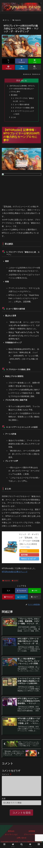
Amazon (24, 551)
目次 (18, 80)
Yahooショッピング (28, 559)
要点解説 (14, 95)
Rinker (28, 546)
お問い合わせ (21, 838)
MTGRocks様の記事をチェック (15, 572)
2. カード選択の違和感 (21, 104)
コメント (6, 774)
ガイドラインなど (11, 834)
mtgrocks (7, 580)
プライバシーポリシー (32, 834)
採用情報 (32, 831)
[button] (34, 67)
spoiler (16, 580)
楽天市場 (24, 555)
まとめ (13, 117)
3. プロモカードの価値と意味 (23, 108)
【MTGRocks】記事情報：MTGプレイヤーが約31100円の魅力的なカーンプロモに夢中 (22, 89)
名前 (4, 799)
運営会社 (11, 831)
